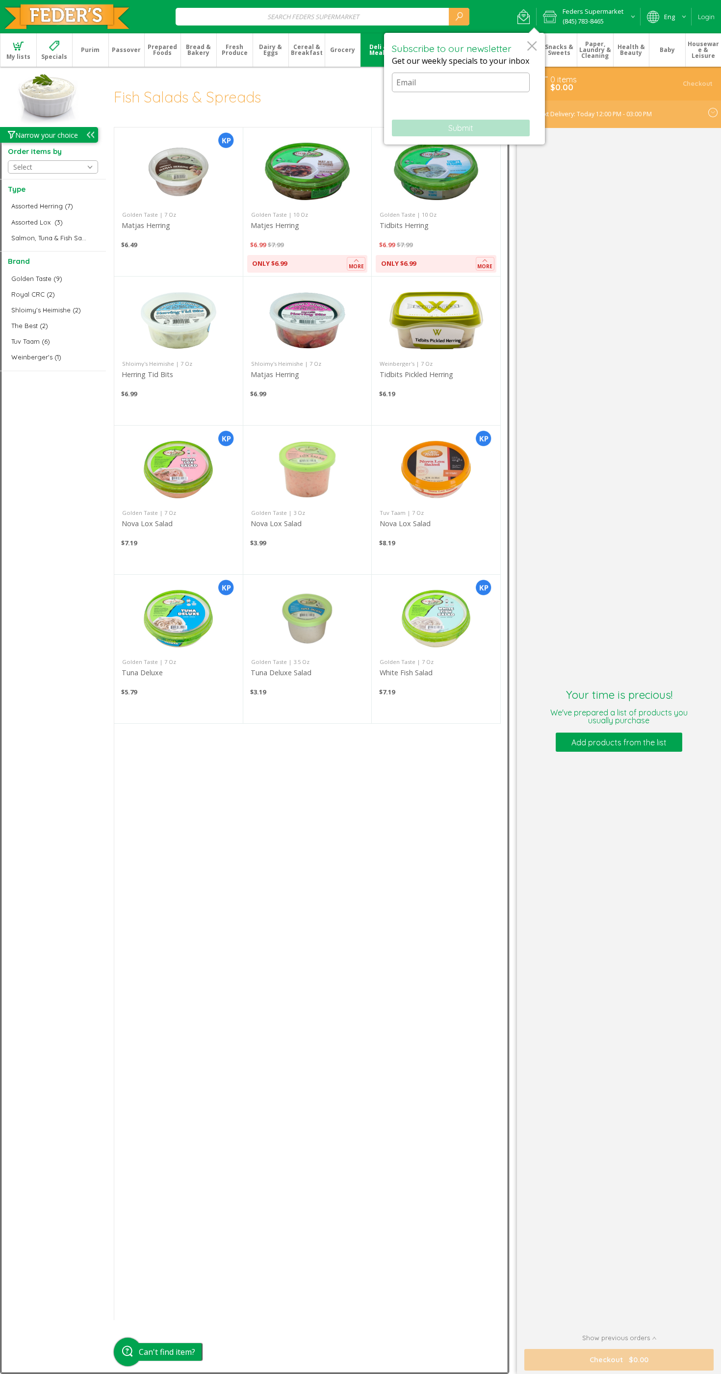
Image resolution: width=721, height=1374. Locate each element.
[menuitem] (18, 50)
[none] (178, 201)
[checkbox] (53, 206)
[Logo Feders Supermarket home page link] (66, 16)
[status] (563, 79)
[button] (523, 16)
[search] (459, 16)
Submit (460, 128)
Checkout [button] (698, 83)
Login (706, 17)
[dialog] (464, 89)
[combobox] (322, 16)
